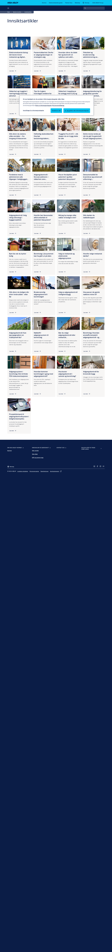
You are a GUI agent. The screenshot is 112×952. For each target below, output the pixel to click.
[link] (44, 3)
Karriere (9, 450)
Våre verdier (35, 450)
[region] (56, 105)
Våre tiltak (35, 454)
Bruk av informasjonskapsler (43, 105)
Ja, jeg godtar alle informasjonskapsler (77, 110)
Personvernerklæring (58, 105)
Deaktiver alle (56, 110)
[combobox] (94, 8)
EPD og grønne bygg (37, 457)
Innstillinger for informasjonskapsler (33, 110)
